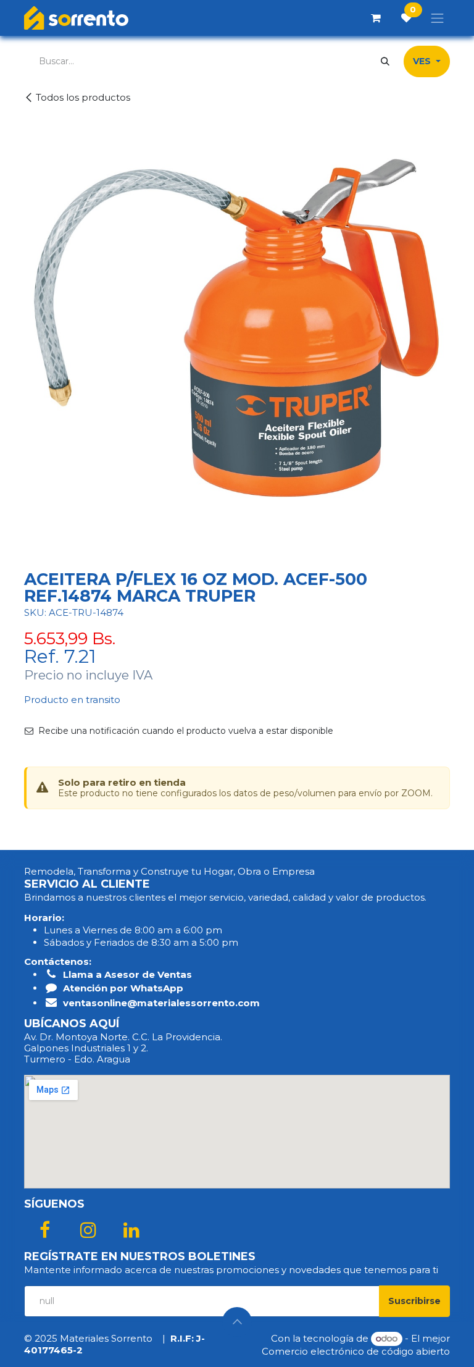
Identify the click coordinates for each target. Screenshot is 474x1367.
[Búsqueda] (385, 61)
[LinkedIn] (131, 1229)
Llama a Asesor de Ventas (127, 974)
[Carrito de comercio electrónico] (376, 18)
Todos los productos (83, 97)
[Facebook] (44, 1229)
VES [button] (423, 61)
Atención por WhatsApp (123, 988)
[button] (414, 1301)
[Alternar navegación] (438, 18)
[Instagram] (88, 1229)
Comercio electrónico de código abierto (356, 1351)
